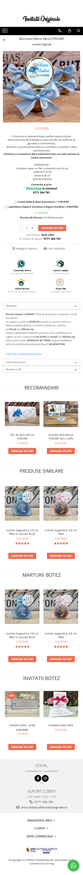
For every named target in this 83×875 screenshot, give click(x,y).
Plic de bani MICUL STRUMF (22, 436)
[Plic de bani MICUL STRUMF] (22, 414)
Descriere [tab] (11, 305)
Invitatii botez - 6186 (22, 725)
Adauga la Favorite (26, 248)
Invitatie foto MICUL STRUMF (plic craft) (61, 436)
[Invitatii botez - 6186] (22, 704)
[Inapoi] (3, 39)
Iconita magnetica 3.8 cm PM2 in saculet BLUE (22, 532)
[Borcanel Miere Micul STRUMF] (41, 86)
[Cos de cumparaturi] (69, 31)
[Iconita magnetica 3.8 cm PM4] (60, 503)
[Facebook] (38, 778)
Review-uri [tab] (13, 369)
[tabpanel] (41, 86)
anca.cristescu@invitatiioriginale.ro (43, 807)
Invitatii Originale (41, 44)
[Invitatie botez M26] (60, 704)
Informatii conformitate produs (24, 354)
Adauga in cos (52, 228)
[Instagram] (45, 778)
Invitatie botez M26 (60, 725)
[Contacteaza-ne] (60, 31)
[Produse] (5, 32)
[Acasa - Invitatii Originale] (41, 19)
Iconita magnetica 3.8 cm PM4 (61, 532)
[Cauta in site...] (78, 31)
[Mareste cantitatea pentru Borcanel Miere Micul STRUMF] (32, 228)
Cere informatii (56, 248)
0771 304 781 (43, 802)
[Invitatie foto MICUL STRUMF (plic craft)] (60, 414)
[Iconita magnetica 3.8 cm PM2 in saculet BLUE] (22, 503)
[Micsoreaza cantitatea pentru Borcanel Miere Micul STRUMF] (21, 228)
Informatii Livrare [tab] (16, 362)
